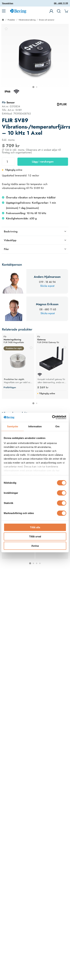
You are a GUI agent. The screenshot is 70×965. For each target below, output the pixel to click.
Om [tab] (57, 426)
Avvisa (35, 545)
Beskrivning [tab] (10, 231)
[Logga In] (51, 11)
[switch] (61, 492)
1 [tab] (33, 87)
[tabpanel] (35, 57)
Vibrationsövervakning (27, 19)
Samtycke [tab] (12, 426)
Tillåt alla (35, 527)
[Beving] (18, 11)
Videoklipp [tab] (10, 240)
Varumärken (7, 3)
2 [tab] (36, 87)
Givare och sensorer (46, 19)
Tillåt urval (35, 536)
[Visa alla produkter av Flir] (62, 104)
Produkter (11, 19)
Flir (4, 102)
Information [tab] (35, 426)
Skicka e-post (47, 286)
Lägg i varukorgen (43, 161)
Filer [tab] (6, 249)
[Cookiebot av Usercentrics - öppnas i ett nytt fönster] (52, 417)
